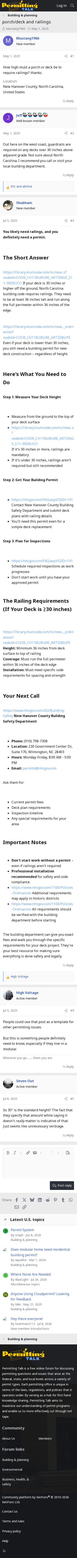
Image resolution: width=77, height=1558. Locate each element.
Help (5, 1541)
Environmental (12, 1469)
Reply (70, 101)
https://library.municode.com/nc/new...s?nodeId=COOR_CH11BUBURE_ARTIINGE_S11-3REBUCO (38, 277)
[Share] (66, 56)
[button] (8, 1152)
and (21, 186)
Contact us (10, 1511)
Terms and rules (13, 1521)
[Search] (72, 5)
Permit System (22, 1230)
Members (45, 1438)
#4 (72, 1010)
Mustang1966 (15, 29)
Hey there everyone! (27, 1318)
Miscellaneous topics (25, 1284)
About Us (8, 1438)
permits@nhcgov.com (39, 768)
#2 (72, 133)
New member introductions (30, 1329)
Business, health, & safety (15, 1481)
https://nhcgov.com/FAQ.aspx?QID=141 (42, 499)
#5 (72, 1099)
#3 (72, 220)
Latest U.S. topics (27, 1219)
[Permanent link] (51, 258)
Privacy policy (11, 1531)
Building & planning (24, 1240)
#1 (72, 56)
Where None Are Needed (31, 1274)
